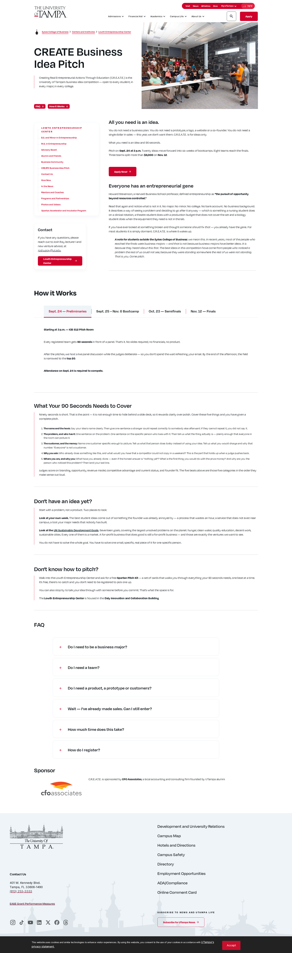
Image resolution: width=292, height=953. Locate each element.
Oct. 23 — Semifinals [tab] (165, 311)
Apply (248, 16)
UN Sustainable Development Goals (76, 530)
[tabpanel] (146, 352)
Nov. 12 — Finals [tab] (203, 311)
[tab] (235, 6)
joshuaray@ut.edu (49, 250)
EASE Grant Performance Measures (32, 903)
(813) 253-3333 (21, 891)
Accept (231, 945)
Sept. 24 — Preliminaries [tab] (68, 311)
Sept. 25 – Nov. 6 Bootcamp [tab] (117, 311)
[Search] (231, 17)
